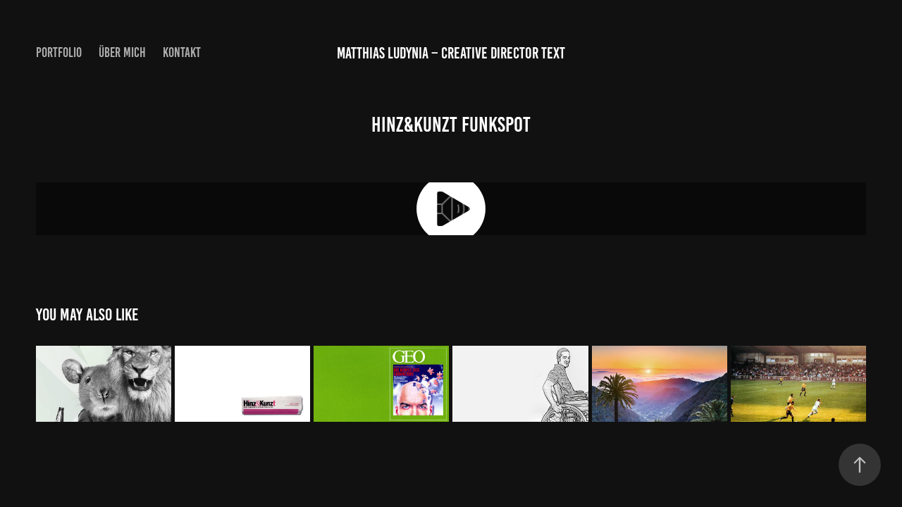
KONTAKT (182, 52)
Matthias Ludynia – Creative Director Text (451, 53)
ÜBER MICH (122, 52)
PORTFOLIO (59, 52)
